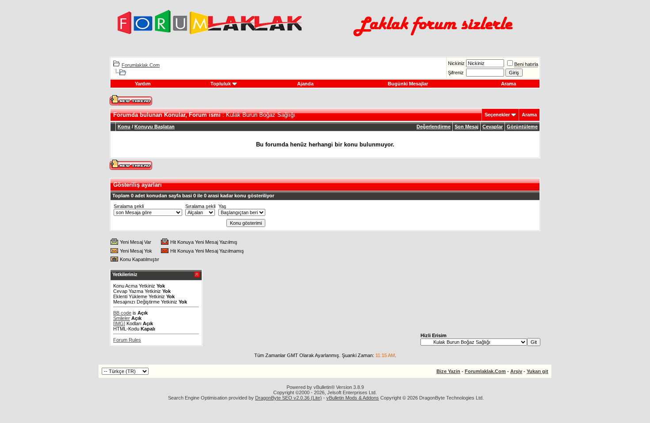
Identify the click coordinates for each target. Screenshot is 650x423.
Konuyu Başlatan (154, 126)
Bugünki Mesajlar (408, 83)
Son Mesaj (466, 126)
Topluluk (220, 83)
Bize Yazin (448, 371)
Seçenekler (497, 114)
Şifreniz (456, 72)
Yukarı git (537, 371)
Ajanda (305, 83)
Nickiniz (456, 63)
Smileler (121, 318)
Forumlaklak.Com (141, 65)
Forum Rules (127, 339)
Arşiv (516, 371)
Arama (508, 83)
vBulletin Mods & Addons (352, 397)
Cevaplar (492, 126)
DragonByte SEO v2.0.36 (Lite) (288, 397)
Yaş (222, 206)
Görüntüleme (522, 126)
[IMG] (119, 323)
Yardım (143, 83)
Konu (124, 126)
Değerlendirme (434, 126)
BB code (122, 312)
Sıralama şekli (129, 206)
